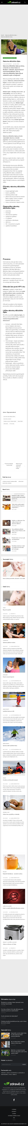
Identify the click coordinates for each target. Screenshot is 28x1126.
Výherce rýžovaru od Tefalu (9, 944)
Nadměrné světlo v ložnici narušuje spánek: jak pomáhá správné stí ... (18, 497)
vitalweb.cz (3, 1072)
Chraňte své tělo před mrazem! (10, 780)
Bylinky (5, 871)
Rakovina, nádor (7, 419)
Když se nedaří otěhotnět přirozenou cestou (13, 908)
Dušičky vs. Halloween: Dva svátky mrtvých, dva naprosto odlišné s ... (18, 522)
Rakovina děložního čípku (11, 35)
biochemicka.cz (14, 1072)
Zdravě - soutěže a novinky (10, 942)
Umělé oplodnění (7, 906)
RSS (14, 1117)
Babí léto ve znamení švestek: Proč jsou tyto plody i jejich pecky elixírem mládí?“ (19, 1051)
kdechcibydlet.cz (4, 1074)
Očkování (6, 423)
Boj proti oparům (7, 610)
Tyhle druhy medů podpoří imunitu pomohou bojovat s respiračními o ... (18, 506)
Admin (14, 1119)
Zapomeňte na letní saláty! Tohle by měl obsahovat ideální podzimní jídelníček (18, 1034)
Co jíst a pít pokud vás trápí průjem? (9, 1016)
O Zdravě (14, 1109)
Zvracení (5, 674)
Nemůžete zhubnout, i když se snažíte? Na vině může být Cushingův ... (18, 547)
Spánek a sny (6, 812)
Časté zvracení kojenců (8, 677)
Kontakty (14, 1111)
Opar (4, 607)
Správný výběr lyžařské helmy (10, 745)
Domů (2, 35)
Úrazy (4, 778)
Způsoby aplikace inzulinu (9, 642)
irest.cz (10, 1074)
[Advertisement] (14, 19)
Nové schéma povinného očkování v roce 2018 (14, 578)
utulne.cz (9, 1072)
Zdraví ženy (20, 421)
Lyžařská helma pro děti (8, 711)
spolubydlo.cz (21, 1072)
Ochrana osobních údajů (14, 1115)
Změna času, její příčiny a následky (11, 814)
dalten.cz (15, 1074)
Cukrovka (5, 640)
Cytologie (11, 423)
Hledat (24, 1064)
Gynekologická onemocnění (10, 421)
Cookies (14, 1113)
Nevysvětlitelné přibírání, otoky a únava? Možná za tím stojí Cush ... (18, 530)
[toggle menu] (2, 2)
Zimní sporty (6, 709)
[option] (14, 571)
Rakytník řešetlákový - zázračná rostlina (12, 874)
